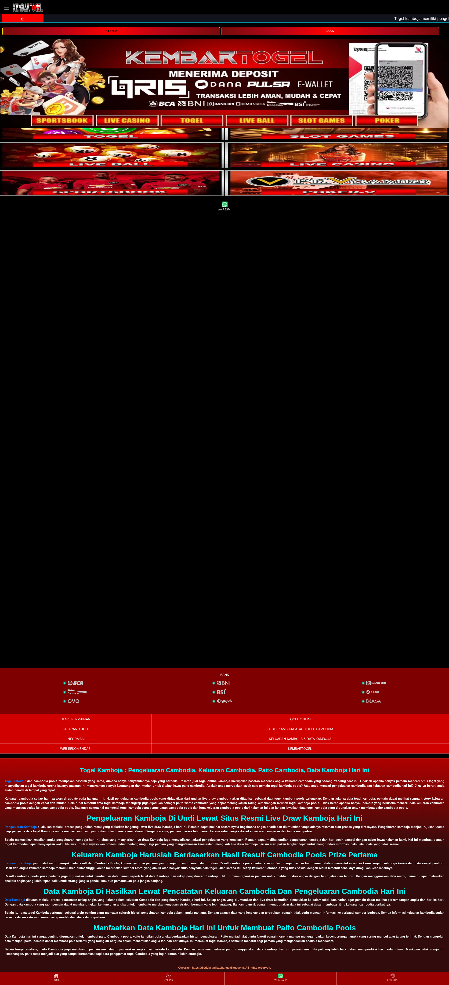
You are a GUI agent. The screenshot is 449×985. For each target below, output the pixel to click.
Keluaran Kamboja (18, 863)
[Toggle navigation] (6, 7)
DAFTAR (111, 31)
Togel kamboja (15, 781)
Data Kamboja (15, 900)
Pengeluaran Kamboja (21, 827)
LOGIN (330, 31)
